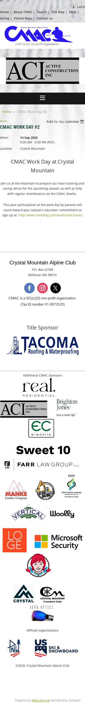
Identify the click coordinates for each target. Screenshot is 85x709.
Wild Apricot (41, 700)
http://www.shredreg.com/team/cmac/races (50, 215)
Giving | (6, 18)
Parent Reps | (24, 18)
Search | (43, 12)
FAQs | (74, 12)
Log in (81, 6)
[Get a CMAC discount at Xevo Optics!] (41, 621)
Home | (6, 12)
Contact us (45, 18)
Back (3, 121)
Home (6, 111)
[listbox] (65, 121)
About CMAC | (24, 12)
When (4, 137)
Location (6, 148)
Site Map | (59, 12)
